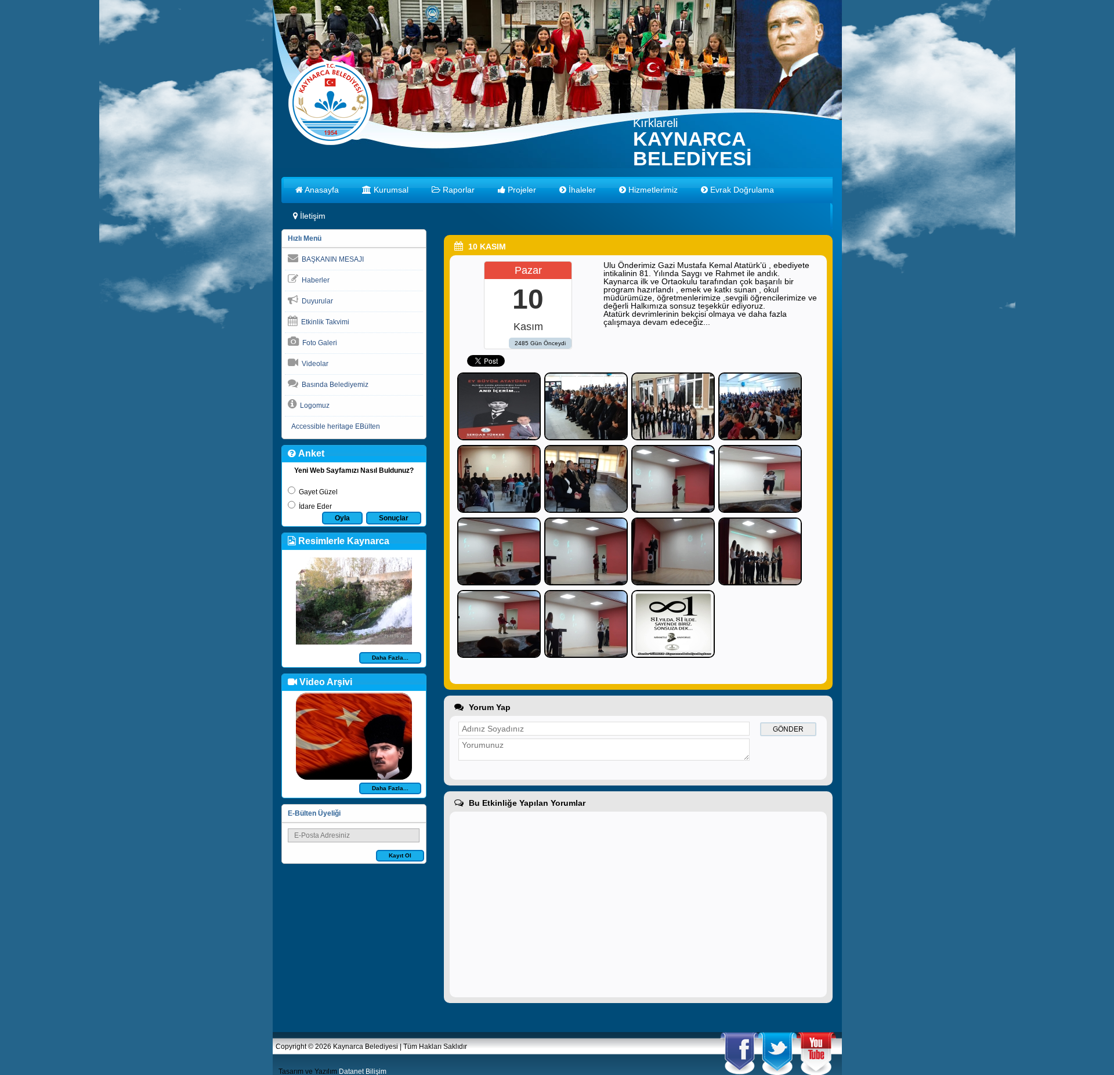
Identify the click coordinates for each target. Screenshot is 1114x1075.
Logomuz (313, 405)
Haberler (314, 280)
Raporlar (457, 189)
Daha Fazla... (390, 657)
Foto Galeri (318, 343)
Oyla (342, 518)
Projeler (520, 189)
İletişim (311, 215)
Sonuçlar (393, 518)
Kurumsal (389, 189)
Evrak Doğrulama (741, 189)
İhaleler (581, 189)
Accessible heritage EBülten (334, 426)
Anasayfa (321, 189)
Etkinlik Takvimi (323, 322)
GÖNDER (788, 729)
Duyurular (315, 301)
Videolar (313, 364)
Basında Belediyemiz (333, 385)
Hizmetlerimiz (652, 189)
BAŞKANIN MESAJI (331, 259)
